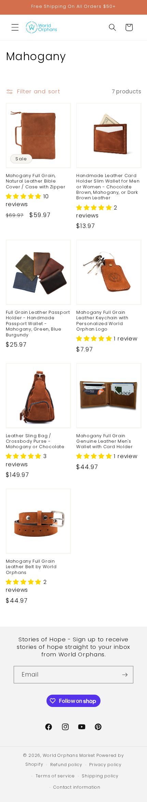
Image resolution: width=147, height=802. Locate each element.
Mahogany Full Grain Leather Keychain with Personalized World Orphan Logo (102, 321)
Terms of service (55, 776)
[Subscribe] (125, 675)
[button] (15, 27)
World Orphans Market (69, 755)
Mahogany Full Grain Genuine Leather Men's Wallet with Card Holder (104, 441)
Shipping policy (100, 776)
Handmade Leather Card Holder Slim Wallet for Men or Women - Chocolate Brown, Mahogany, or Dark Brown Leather (107, 187)
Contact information (77, 787)
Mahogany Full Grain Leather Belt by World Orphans (31, 567)
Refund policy (66, 764)
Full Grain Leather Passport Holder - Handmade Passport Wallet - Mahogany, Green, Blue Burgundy (38, 323)
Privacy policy (105, 764)
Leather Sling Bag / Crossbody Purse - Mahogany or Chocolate (35, 441)
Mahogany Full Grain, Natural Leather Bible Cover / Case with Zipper (36, 181)
